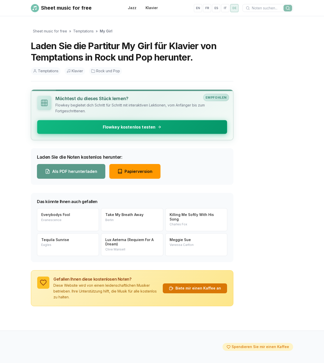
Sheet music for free (50, 31)
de (234, 8)
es (216, 8)
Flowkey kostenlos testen (129, 127)
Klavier (152, 8)
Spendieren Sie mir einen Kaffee (260, 346)
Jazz (132, 8)
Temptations (83, 31)
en (198, 8)
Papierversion (138, 171)
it (225, 8)
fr (207, 8)
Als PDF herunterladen (74, 171)
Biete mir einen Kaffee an (198, 288)
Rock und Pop (108, 71)
